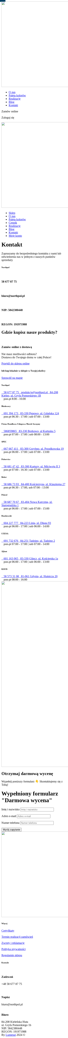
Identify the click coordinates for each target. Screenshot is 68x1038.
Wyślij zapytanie (11, 829)
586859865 (9, 431)
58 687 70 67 (10, 502)
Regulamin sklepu (11, 955)
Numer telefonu (10, 822)
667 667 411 (9, 448)
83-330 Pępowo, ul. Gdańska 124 (38, 413)
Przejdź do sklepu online (15, 363)
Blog (11, 101)
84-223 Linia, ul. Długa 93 (34, 523)
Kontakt (13, 105)
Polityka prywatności (13, 949)
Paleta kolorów (17, 95)
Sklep (12, 212)
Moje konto (15, 235)
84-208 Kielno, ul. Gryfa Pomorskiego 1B (29, 394)
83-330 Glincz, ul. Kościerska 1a (38, 558)
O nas (12, 92)
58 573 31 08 (10, 576)
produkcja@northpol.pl (33, 392)
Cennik (13, 222)
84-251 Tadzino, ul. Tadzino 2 (36, 540)
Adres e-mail (8, 816)
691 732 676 (9, 540)
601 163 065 (9, 558)
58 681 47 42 (10, 466)
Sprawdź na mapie (12, 377)
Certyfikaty (7, 930)
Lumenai (11, 1034)
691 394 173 (9, 413)
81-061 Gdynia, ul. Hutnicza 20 (38, 576)
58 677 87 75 (10, 392)
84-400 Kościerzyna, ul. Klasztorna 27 (42, 484)
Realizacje (14, 98)
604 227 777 (9, 523)
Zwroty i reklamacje (12, 942)
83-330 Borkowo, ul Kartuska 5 (36, 431)
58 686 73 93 (10, 484)
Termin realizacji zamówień (17, 936)
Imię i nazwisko (10, 809)
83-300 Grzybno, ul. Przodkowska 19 (41, 448)
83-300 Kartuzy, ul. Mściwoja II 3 (39, 466)
